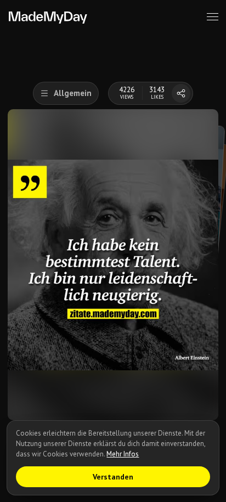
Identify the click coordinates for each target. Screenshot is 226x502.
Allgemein (73, 93)
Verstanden (113, 477)
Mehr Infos (122, 454)
